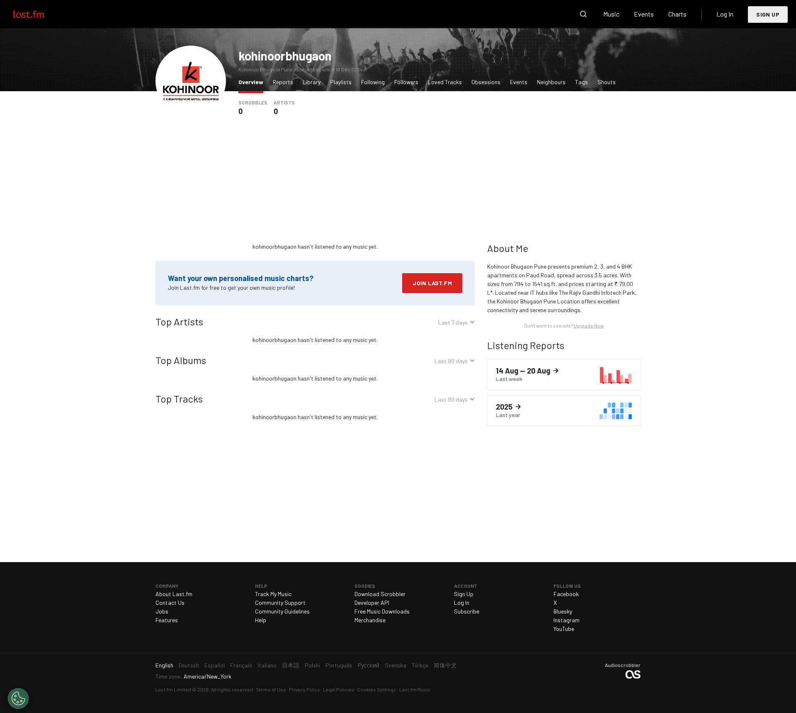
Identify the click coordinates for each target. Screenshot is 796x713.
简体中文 (445, 665)
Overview (252, 81)
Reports (283, 81)
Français (241, 665)
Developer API (371, 602)
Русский (368, 665)
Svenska (395, 665)
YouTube (563, 628)
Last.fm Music (415, 689)
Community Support (280, 602)
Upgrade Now (589, 325)
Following (373, 81)
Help (260, 619)
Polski (312, 665)
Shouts (606, 81)
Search (583, 14)
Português (338, 665)
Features (166, 619)
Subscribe (466, 611)
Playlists (341, 81)
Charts (677, 14)
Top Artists (179, 321)
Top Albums (180, 360)
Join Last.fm (432, 282)
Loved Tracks (445, 81)
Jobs (161, 611)
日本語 (290, 665)
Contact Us (169, 602)
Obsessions (485, 81)
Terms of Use (271, 689)
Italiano (267, 665)
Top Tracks (179, 399)
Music (611, 14)
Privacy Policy (304, 689)
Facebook (566, 593)
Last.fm (38, 14)
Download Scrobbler (379, 593)
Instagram (566, 619)
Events (644, 14)
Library (311, 81)
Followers (406, 81)
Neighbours (551, 81)
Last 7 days (453, 323)
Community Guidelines (282, 611)
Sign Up (767, 14)
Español (214, 665)
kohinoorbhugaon (285, 55)
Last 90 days (451, 362)
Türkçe (420, 665)
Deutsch (189, 665)
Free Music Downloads (382, 611)
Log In (724, 14)
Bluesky (562, 611)
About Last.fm (173, 593)
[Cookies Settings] (18, 698)
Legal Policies (338, 689)
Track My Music (273, 593)
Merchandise (370, 619)
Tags (581, 81)
